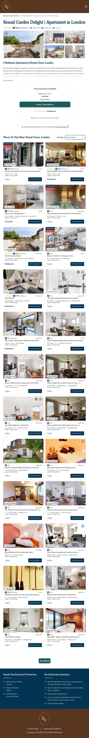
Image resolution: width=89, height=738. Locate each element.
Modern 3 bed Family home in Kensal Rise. (61, 595)
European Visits (33, 732)
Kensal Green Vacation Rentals (14, 683)
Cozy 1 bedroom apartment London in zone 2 (62, 552)
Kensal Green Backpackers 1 (15, 213)
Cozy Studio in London (12, 637)
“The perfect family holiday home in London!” (62, 298)
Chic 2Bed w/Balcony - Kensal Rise (17, 425)
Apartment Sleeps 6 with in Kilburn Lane (61, 467)
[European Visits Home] (7, 6)
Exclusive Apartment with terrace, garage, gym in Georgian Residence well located (65, 683)
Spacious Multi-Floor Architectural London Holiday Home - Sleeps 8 (65, 689)
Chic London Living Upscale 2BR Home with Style (22, 340)
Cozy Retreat (9, 298)
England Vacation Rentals (12, 689)
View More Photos (12, 55)
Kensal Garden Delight (13, 256)
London (44, 16)
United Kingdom (26, 16)
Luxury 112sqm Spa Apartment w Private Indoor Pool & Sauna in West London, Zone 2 (65, 698)
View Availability (35, 179)
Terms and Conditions (52, 729)
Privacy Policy (33, 729)
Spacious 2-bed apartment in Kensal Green (62, 510)
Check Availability (45, 104)
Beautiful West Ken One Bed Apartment (19, 552)
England (37, 16)
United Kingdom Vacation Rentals (12, 695)
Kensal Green (54, 16)
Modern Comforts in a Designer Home (60, 256)
